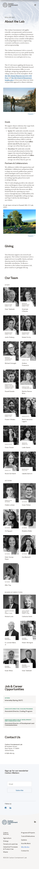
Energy (5, 841)
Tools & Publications (28, 836)
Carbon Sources (6, 833)
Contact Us (25, 851)
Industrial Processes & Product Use (10, 848)
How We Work (25, 843)
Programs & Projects (28, 832)
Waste (5, 852)
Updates (24, 840)
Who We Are (25, 847)
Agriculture (7, 838)
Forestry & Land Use (10, 844)
